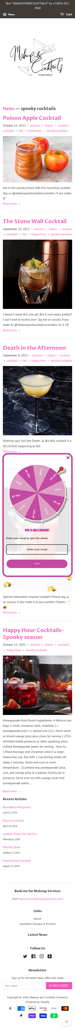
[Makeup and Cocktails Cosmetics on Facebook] (33, 957)
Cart (68, 14)
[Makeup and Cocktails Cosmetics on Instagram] (41, 957)
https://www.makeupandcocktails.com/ (40, 899)
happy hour (38, 234)
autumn (35, 125)
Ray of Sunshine (13, 820)
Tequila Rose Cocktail (17, 860)
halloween (35, 131)
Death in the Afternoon (34, 348)
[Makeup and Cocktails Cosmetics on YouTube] (50, 957)
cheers (49, 125)
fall (21, 131)
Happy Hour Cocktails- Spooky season (33, 634)
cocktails (8, 131)
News (9, 109)
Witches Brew (11, 847)
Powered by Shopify (37, 1002)
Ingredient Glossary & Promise (37, 924)
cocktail (63, 125)
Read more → (12, 203)
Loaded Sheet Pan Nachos (20, 834)
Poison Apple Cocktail (32, 118)
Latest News (37, 935)
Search (37, 918)
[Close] (68, 457)
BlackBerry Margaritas (17, 807)
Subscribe (59, 986)
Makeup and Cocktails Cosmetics (49, 997)
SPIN (37, 564)
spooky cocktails (57, 131)
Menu (11, 14)
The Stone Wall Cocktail (35, 221)
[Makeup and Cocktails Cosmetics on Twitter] (25, 957)
